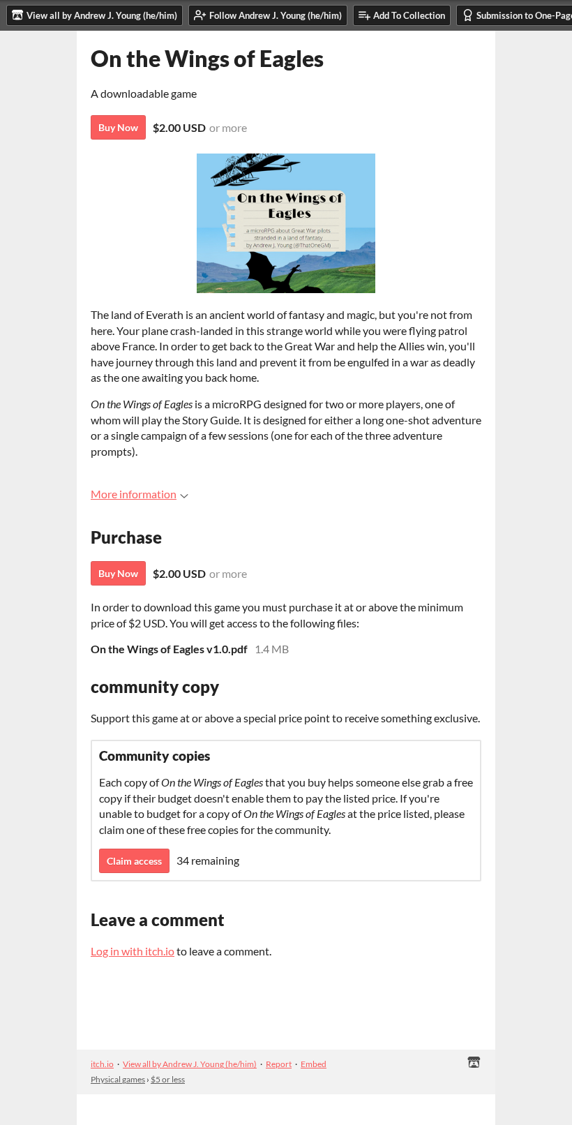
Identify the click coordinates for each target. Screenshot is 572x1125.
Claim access (134, 861)
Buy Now (118, 127)
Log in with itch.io (132, 951)
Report (279, 1064)
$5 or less (168, 1079)
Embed (313, 1064)
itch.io (102, 1064)
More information (133, 493)
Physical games (118, 1079)
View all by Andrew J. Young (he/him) (190, 1064)
